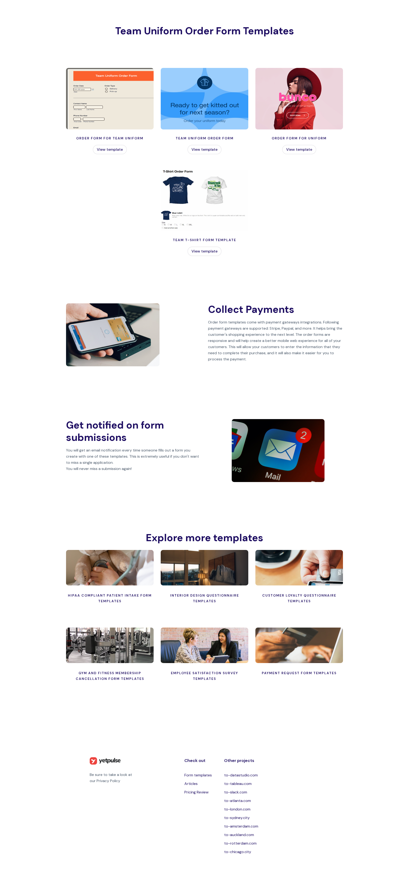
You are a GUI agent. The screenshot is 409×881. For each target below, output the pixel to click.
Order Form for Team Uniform (109, 138)
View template (110, 149)
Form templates (198, 775)
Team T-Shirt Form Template (204, 240)
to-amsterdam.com (241, 826)
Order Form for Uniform (299, 138)
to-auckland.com (239, 834)
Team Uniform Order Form (205, 138)
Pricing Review (196, 792)
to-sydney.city (237, 817)
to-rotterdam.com (240, 843)
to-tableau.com (238, 783)
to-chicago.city (237, 851)
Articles (191, 783)
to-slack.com (235, 792)
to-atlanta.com (237, 800)
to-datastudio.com (241, 775)
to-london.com (237, 809)
